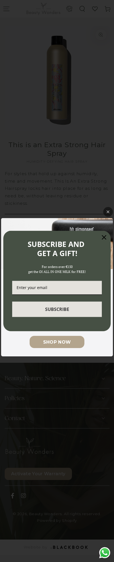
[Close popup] (108, 212)
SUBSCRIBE (57, 309)
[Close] (104, 237)
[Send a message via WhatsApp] (104, 552)
